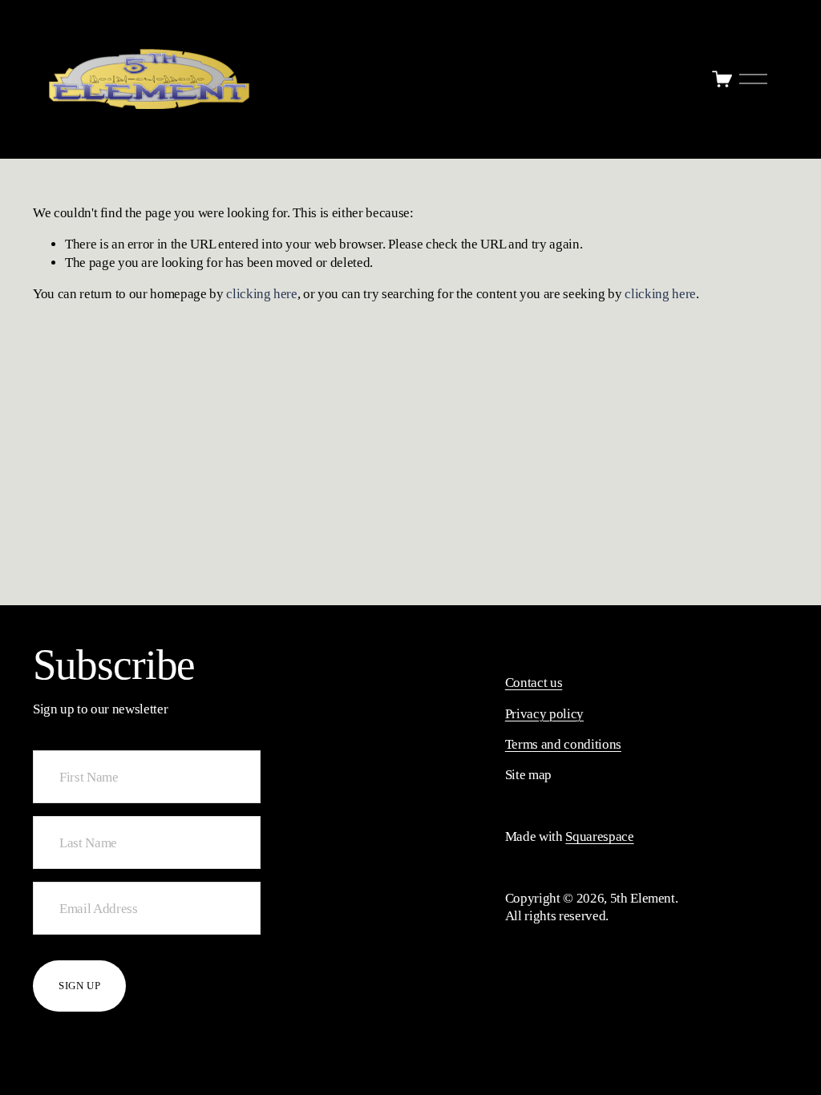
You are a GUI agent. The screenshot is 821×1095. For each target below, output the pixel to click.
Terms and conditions (563, 744)
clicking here (261, 293)
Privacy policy (544, 713)
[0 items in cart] (722, 79)
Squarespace (599, 836)
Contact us (534, 682)
